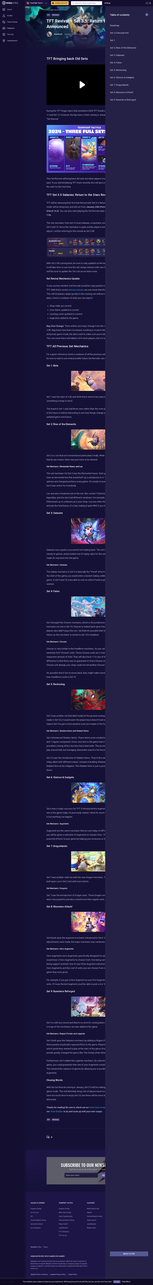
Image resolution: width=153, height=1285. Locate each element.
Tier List (10, 34)
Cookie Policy (72, 1274)
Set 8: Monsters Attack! (121, 92)
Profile (9, 16)
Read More (126, 1282)
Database (10, 28)
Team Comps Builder (66, 1216)
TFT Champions (64, 1232)
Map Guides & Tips (93, 1209)
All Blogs (107, 3)
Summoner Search (37, 1224)
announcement (76, 290)
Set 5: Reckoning (118, 70)
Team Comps (12, 22)
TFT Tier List (63, 1235)
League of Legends (38, 1203)
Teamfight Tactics (36, 3)
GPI (32, 1216)
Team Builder (56, 1111)
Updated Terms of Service (39, 1274)
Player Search (63, 1224)
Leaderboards (63, 1228)
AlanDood (58, 34)
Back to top (129, 1254)
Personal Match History (38, 1220)
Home (9, 9)
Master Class (91, 1228)
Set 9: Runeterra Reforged (123, 99)
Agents (89, 1212)
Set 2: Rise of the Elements (123, 47)
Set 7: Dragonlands (119, 85)
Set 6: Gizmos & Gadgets (122, 77)
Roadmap (114, 25)
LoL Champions (36, 1228)
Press (46, 1247)
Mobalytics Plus (36, 1247)
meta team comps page (100, 1107)
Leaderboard (12, 41)
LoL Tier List (34, 1212)
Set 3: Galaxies (117, 55)
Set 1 (112, 40)
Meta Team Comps (65, 1212)
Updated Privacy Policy (58, 1274)
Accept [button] (116, 1282)
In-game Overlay (36, 1209)
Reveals (65, 10)
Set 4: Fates (116, 62)
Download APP (61, 3)
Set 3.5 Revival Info (119, 33)
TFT (48, 15)
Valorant (91, 1203)
